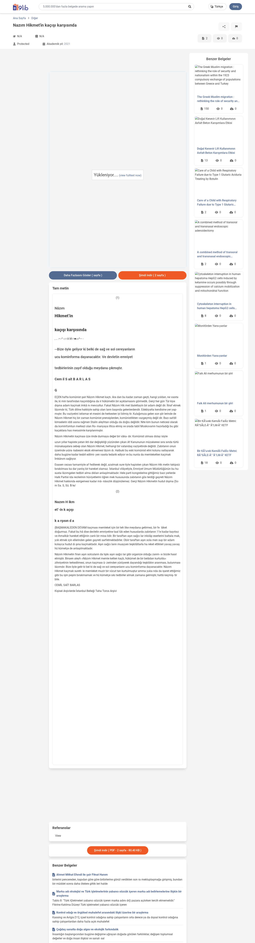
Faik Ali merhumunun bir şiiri (215, 403)
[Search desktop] (190, 6)
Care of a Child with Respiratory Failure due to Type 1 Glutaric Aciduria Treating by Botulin (216, 203)
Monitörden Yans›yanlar (212, 355)
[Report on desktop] (236, 26)
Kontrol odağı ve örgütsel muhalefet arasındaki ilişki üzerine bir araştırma (102, 912)
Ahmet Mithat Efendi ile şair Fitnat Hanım (82, 874)
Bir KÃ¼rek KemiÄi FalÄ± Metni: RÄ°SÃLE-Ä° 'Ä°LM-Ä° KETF (217, 453)
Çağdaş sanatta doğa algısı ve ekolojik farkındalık (87, 929)
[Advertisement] (26, 105)
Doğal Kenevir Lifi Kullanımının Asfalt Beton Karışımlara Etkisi (216, 150)
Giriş (236, 6)
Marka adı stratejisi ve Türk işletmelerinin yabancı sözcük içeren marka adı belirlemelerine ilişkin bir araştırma (119, 893)
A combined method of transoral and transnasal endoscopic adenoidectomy (217, 255)
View (58, 835)
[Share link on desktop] (224, 26)
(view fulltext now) (130, 175)
